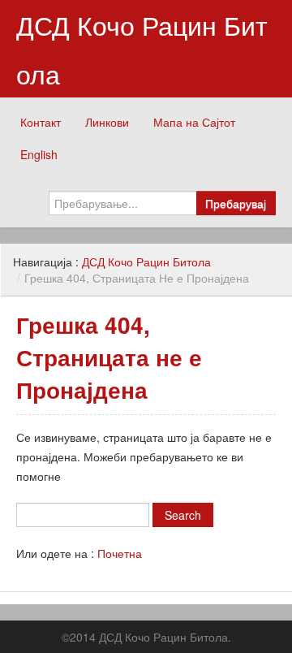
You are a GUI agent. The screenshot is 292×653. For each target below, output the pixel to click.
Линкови (107, 122)
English (39, 154)
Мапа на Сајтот (194, 122)
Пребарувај (235, 203)
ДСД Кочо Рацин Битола (142, 49)
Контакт (40, 122)
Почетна (119, 553)
